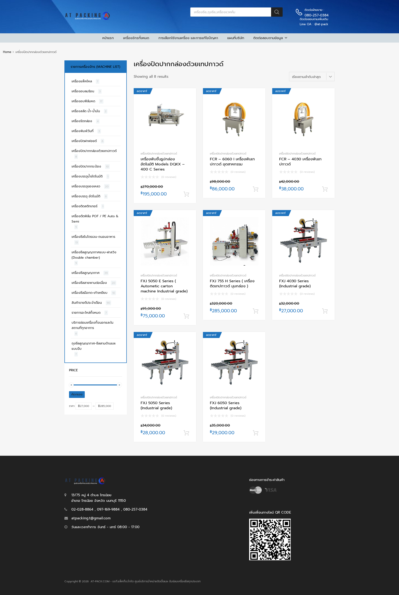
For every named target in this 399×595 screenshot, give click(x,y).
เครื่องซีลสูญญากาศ (86, 272)
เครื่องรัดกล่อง (82, 121)
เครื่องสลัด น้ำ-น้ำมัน (86, 111)
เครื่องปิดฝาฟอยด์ (84, 141)
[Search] (277, 12)
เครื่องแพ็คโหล (82, 81)
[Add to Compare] (188, 104)
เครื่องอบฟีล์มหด (83, 101)
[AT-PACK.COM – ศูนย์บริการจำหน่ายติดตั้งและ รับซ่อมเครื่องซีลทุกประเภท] (87, 19)
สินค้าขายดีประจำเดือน (87, 302)
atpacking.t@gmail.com (91, 518)
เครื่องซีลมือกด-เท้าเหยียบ (89, 292)
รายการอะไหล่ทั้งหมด (86, 312)
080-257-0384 (316, 15)
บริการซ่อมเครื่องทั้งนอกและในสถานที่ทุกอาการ (92, 325)
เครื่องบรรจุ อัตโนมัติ (86, 196)
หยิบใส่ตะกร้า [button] (186, 194)
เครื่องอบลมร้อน (83, 91)
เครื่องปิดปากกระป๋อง (86, 166)
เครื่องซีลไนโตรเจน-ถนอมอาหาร (93, 236)
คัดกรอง (76, 394)
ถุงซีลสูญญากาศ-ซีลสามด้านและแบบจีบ (94, 346)
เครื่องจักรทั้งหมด (136, 37)
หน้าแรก (108, 37)
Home (7, 52)
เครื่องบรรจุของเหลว (86, 186)
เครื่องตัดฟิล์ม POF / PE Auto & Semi (95, 219)
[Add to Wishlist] (188, 96)
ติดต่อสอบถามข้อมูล (268, 37)
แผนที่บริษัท (235, 37)
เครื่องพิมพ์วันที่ (83, 131)
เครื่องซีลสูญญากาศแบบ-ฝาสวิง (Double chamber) (94, 255)
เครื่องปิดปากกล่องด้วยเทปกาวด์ (159, 154)
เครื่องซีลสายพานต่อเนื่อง (89, 282)
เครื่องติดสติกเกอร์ (84, 206)
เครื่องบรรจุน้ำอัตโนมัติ (87, 176)
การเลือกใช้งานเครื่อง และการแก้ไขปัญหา (188, 37)
